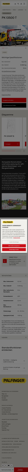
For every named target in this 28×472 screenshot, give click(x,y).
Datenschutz (16, 237)
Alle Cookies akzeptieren (14, 245)
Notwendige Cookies (14, 249)
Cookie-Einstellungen (14, 242)
